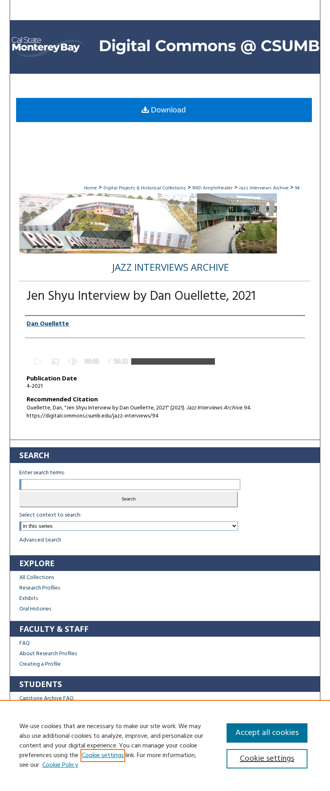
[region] (165, 745)
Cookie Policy (60, 765)
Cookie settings (103, 755)
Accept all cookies (267, 733)
